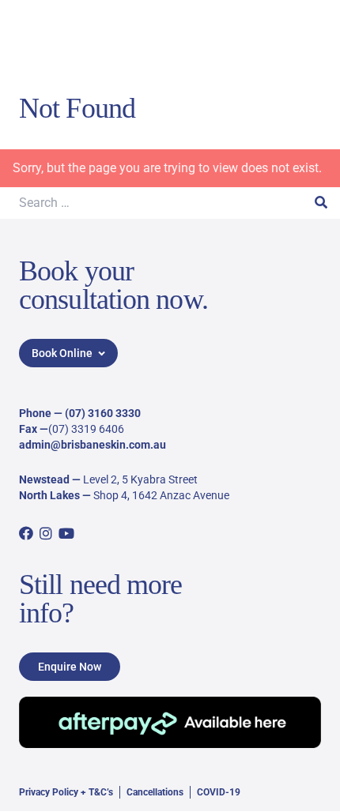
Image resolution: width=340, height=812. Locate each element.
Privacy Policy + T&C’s (66, 792)
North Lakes (49, 495)
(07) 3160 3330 (103, 413)
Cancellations (155, 792)
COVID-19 (218, 792)
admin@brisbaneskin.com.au (92, 444)
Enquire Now (69, 666)
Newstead (44, 479)
